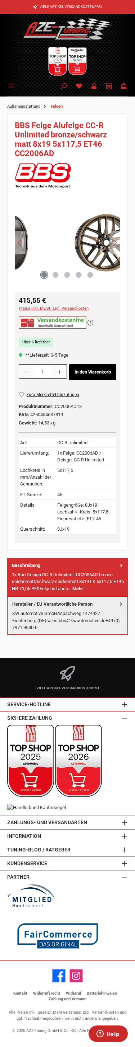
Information (24, 836)
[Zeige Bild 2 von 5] (56, 275)
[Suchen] (64, 86)
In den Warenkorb (93, 372)
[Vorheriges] (20, 242)
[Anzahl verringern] (25, 371)
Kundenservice (27, 863)
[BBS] (67, 175)
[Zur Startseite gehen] (68, 29)
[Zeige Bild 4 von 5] (79, 275)
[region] (67, 244)
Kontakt (20, 993)
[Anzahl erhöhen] (60, 371)
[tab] (67, 577)
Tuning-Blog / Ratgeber (39, 850)
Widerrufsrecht (46, 993)
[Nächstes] (114, 242)
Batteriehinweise (102, 993)
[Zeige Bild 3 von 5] (67, 275)
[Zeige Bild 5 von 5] (90, 275)
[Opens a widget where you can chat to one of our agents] (108, 1034)
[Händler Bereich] (109, 86)
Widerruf (73, 993)
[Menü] (12, 85)
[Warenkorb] (123, 86)
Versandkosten (105, 1012)
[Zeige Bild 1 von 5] (44, 275)
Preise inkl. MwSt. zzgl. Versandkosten (54, 308)
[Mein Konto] (94, 86)
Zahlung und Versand (67, 999)
